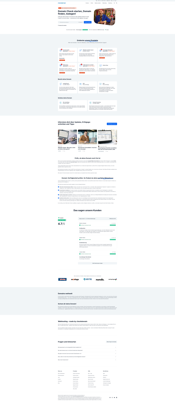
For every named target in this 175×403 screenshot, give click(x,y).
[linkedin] (116, 397)
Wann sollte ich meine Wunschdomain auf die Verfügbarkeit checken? (71, 356)
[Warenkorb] (116, 3)
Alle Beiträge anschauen (112, 123)
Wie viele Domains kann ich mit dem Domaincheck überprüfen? (70, 350)
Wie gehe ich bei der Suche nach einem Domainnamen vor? (69, 353)
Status (112, 0)
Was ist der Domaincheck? (63, 359)
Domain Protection (97, 102)
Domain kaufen (66, 50)
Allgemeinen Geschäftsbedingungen (78, 396)
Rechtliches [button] (105, 371)
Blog (96, 0)
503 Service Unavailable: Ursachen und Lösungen (87, 148)
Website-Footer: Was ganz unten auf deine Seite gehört (66, 148)
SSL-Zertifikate (66, 102)
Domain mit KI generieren (62, 25)
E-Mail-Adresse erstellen (88, 64)
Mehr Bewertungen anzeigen (98, 263)
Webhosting (65, 64)
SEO (84, 83)
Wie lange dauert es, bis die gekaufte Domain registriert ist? (69, 347)
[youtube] (114, 397)
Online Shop (105, 65)
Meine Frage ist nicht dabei (111, 341)
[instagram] (112, 397)
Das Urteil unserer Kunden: (71, 29)
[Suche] (114, 3)
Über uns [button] (60, 371)
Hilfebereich (108, 0)
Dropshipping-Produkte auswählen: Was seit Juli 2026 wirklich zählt (107, 148)
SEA (104, 83)
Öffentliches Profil (112, 218)
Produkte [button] (75, 371)
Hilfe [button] (89, 371)
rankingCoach (66, 83)
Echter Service (103, 0)
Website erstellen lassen (88, 50)
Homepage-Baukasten (107, 50)
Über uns (99, 0)
